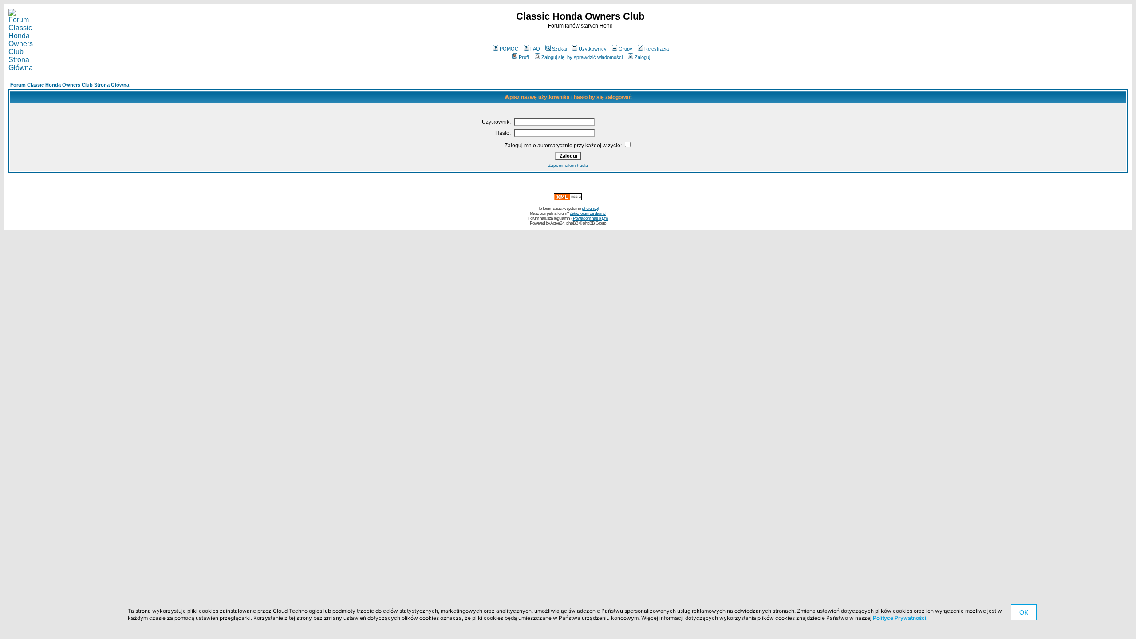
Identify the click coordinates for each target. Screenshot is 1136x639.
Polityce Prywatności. (900, 618)
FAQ (535, 48)
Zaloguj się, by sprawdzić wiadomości (582, 57)
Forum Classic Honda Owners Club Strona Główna (69, 84)
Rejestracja (656, 48)
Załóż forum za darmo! (588, 213)
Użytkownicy (593, 48)
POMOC (509, 48)
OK (1023, 612)
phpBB (572, 223)
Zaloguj (642, 57)
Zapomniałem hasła (568, 165)
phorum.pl (590, 208)
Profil (524, 57)
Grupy (625, 48)
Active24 (557, 223)
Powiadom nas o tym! (590, 218)
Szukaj (559, 48)
